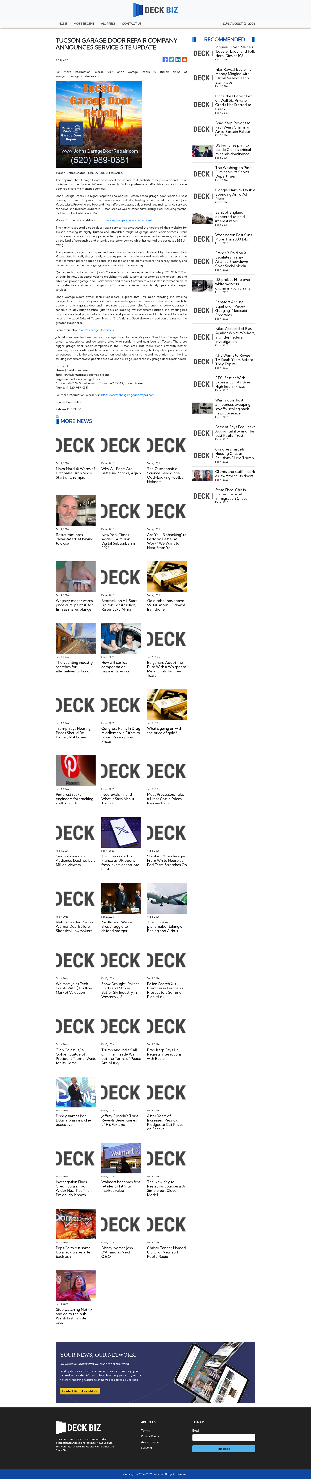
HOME (63, 23)
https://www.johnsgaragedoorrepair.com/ (125, 220)
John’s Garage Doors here (97, 330)
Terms (145, 1430)
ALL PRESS (108, 23)
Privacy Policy (150, 1436)
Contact (146, 1448)
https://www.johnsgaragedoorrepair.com (128, 395)
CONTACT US (131, 23)
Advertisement (151, 1442)
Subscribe (224, 1449)
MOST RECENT (84, 23)
